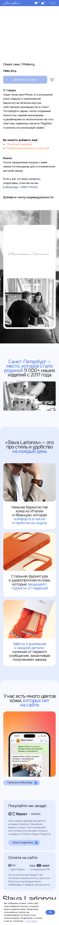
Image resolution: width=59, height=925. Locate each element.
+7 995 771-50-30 (19, 719)
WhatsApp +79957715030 (21, 187)
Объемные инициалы (19, 144)
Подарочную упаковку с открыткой (27, 148)
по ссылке (31, 921)
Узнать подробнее (22, 842)
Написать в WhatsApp (19, 782)
